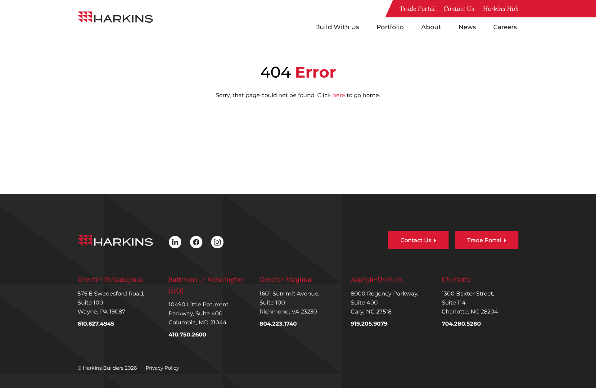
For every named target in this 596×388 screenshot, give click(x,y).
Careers (505, 27)
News (467, 27)
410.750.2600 (187, 334)
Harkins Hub (500, 8)
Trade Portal (417, 8)
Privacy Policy (162, 368)
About (431, 27)
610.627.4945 (96, 323)
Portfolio (390, 27)
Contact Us (459, 8)
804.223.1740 (278, 323)
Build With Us (337, 27)
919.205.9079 (369, 323)
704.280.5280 (461, 323)
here (338, 95)
